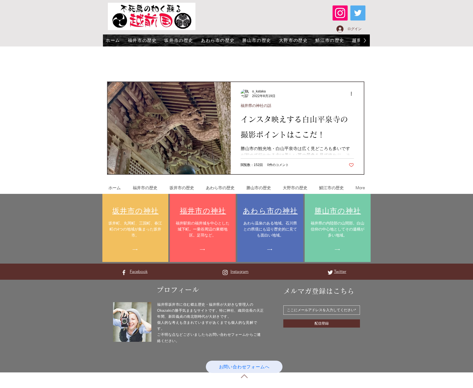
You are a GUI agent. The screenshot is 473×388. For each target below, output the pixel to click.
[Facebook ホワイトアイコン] (123, 272)
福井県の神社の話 (256, 105)
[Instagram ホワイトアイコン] (225, 272)
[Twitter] (357, 13)
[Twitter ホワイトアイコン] (330, 272)
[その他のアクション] (353, 93)
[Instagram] (340, 13)
